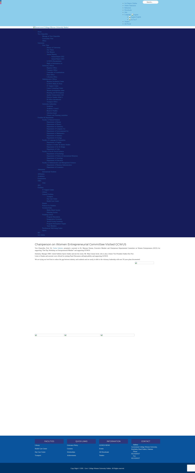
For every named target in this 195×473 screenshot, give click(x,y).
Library (44, 192)
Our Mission (51, 52)
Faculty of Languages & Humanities (53, 140)
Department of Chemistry (55, 126)
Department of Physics (54, 124)
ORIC (39, 181)
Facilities (40, 187)
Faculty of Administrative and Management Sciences (59, 163)
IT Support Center (52, 86)
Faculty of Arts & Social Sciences (53, 151)
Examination (42, 178)
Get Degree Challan (130, 3)
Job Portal (127, 24)
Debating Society (52, 212)
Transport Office (52, 102)
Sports (44, 230)
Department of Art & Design (56, 147)
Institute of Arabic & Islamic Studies (58, 145)
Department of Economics (55, 167)
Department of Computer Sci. (56, 129)
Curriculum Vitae (47, 38)
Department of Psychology (55, 154)
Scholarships (71, 452)
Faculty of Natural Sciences (51, 120)
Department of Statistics (54, 135)
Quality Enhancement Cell (55, 95)
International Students (49, 172)
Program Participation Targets (56, 224)
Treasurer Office (52, 70)
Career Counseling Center (55, 88)
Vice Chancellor (43, 34)
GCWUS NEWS (104, 445)
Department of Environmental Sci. (58, 131)
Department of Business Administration (59, 165)
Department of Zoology (54, 138)
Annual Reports (52, 54)
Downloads (128, 10)
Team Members (52, 226)
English (138, 17)
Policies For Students (49, 205)
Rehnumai (127, 8)
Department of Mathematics (55, 133)
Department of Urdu (53, 149)
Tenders (126, 21)
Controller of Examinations (55, 72)
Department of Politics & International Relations (62, 156)
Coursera (70, 449)
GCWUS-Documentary (54, 61)
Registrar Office (52, 68)
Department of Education (55, 160)
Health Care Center (53, 201)
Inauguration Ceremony (54, 219)
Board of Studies (52, 111)
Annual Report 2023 (57, 59)
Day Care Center (52, 199)
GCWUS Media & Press (54, 84)
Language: (128, 14)
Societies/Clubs (47, 208)
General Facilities (47, 194)
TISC (44, 183)
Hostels (44, 203)
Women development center (55, 90)
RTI (39, 233)
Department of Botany (54, 122)
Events (101, 449)
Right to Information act (54, 63)
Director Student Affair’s (55, 97)
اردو (135, 19)
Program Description (53, 217)
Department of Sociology (55, 158)
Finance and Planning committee (57, 115)
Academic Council (52, 108)
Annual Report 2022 (57, 56)
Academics (41, 176)
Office (44, 41)
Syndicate (50, 106)
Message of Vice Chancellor (51, 36)
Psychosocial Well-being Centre (52, 228)
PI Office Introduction (54, 99)
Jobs (125, 12)
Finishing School (47, 215)
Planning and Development (55, 93)
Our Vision (50, 50)
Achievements (71, 455)
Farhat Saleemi (58, 248)
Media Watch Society (53, 210)
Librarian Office (52, 77)
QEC (39, 185)
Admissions (41, 169)
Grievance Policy (72, 445)
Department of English (54, 142)
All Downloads (104, 452)
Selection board (52, 113)
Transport (50, 196)
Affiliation (41, 174)
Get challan (41, 235)
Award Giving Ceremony (55, 221)
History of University (53, 47)
